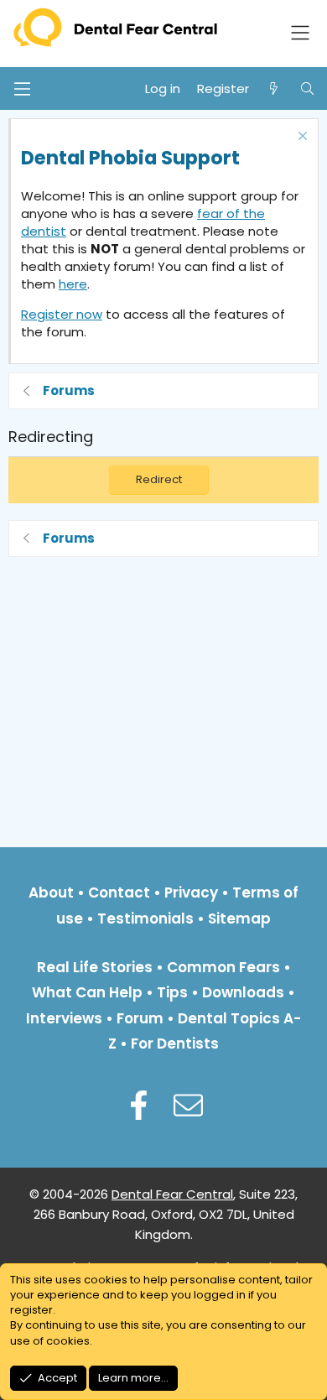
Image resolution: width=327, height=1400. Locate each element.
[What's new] (273, 88)
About (51, 892)
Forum (140, 1018)
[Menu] (21, 89)
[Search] (307, 88)
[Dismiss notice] (300, 138)
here (73, 284)
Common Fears (223, 967)
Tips (172, 992)
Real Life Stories (95, 967)
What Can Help (87, 992)
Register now (61, 314)
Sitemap (239, 918)
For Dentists (175, 1043)
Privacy (191, 892)
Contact (119, 892)
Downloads (243, 992)
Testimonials (145, 918)
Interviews (64, 1018)
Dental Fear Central (172, 1194)
